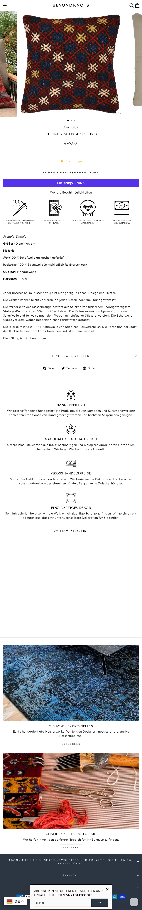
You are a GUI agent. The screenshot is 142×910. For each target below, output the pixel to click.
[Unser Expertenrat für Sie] (71, 791)
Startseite (70, 127)
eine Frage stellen (71, 355)
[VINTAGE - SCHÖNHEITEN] (71, 683)
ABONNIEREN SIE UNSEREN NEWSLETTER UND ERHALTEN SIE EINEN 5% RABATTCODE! (70, 862)
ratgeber (71, 847)
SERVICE (70, 875)
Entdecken (71, 743)
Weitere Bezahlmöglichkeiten (71, 192)
